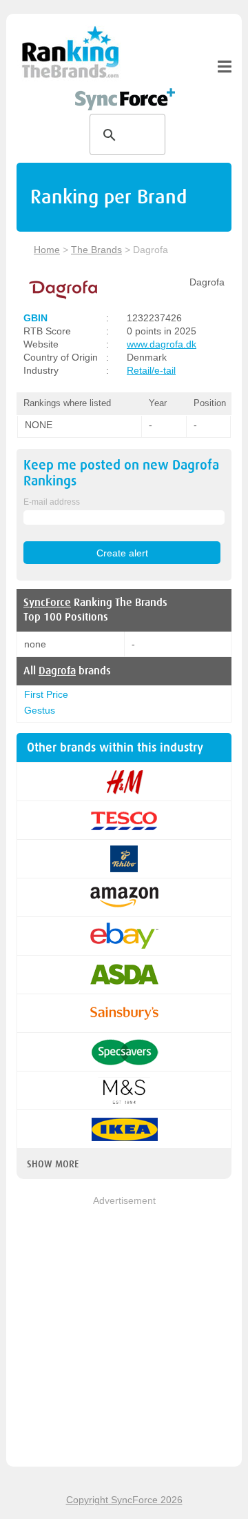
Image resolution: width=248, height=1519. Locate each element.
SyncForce (47, 602)
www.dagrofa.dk (161, 344)
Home (47, 249)
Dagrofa (57, 671)
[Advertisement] (124, 1332)
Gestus (39, 710)
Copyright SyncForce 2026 (124, 1499)
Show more (53, 1163)
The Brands (96, 249)
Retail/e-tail (151, 370)
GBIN (35, 317)
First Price (46, 694)
